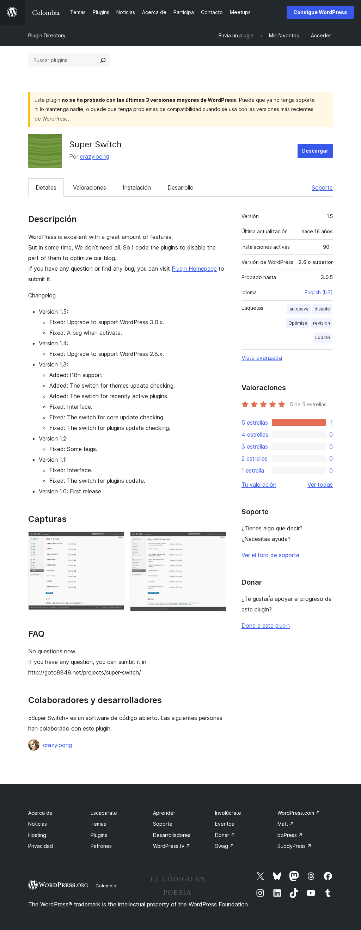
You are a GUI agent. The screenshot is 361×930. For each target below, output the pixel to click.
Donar (225, 835)
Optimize (297, 323)
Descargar (315, 151)
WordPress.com (298, 813)
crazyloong (94, 156)
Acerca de (40, 813)
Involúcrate (228, 813)
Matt (285, 824)
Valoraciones (89, 187)
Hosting (37, 835)
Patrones (101, 846)
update (322, 337)
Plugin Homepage (194, 268)
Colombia (106, 885)
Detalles (46, 187)
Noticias (37, 824)
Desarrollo (180, 187)
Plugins (99, 835)
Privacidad (40, 846)
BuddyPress (294, 846)
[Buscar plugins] (103, 60)
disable (322, 309)
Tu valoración (258, 484)
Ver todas (320, 484)
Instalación (137, 187)
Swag (224, 846)
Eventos (224, 824)
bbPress (290, 835)
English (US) (319, 292)
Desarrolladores (171, 835)
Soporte (322, 187)
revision (321, 323)
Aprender (164, 813)
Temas (98, 824)
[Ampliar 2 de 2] (216, 540)
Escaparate (104, 813)
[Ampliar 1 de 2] (114, 540)
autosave (299, 309)
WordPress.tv (171, 846)
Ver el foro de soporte (270, 555)
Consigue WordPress (320, 12)
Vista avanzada (261, 357)
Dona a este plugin (265, 625)
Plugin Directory (47, 35)
